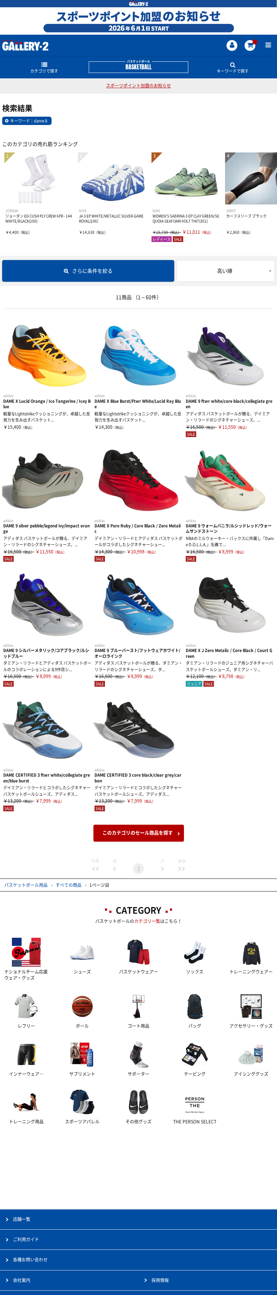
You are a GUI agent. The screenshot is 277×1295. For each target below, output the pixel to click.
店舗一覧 (21, 1219)
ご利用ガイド (26, 1239)
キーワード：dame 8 (28, 121)
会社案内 (21, 1280)
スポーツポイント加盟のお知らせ (138, 85)
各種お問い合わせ (30, 1259)
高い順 (224, 270)
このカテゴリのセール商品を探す (137, 832)
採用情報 (160, 1280)
